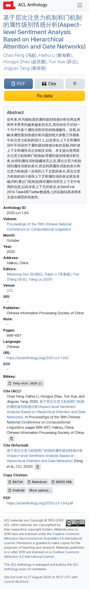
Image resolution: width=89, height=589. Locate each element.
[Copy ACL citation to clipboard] (11, 438)
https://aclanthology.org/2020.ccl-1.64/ (38, 358)
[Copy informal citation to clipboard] (38, 466)
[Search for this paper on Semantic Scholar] (75, 84)
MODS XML (64, 482)
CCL (10, 290)
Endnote (19, 490)
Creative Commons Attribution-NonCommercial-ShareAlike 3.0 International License (43, 538)
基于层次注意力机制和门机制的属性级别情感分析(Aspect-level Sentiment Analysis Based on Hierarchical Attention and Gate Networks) (44, 32)
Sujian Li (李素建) (57, 274)
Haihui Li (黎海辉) (55, 55)
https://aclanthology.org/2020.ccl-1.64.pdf (40, 503)
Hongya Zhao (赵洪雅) (24, 61)
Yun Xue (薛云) (63, 61)
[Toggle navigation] (80, 5)
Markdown (39, 482)
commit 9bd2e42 (16, 581)
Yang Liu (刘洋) (40, 279)
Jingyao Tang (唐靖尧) (24, 68)
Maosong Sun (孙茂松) (25, 274)
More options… (40, 490)
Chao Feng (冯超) (20, 55)
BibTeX (18, 482)
